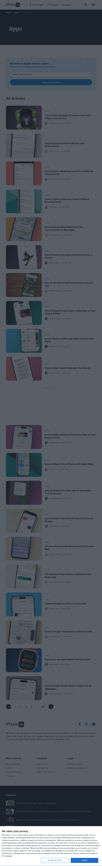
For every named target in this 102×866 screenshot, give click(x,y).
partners (15, 835)
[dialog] (51, 846)
